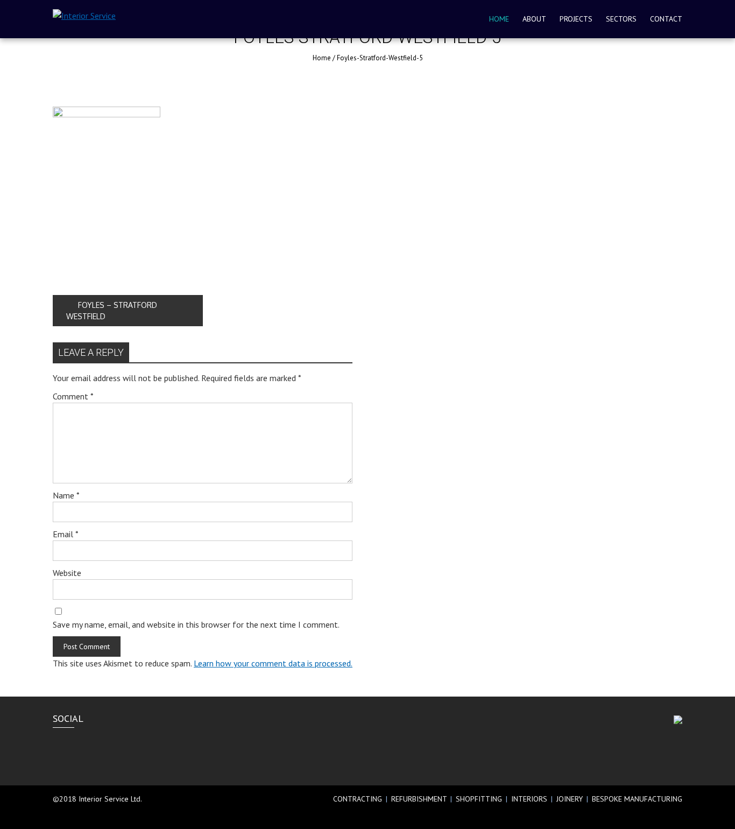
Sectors (621, 19)
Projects (576, 19)
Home (499, 19)
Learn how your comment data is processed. (273, 663)
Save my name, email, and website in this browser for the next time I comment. (196, 624)
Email (66, 534)
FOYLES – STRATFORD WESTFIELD (111, 310)
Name (66, 495)
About (534, 19)
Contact (666, 19)
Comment (73, 396)
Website (67, 572)
